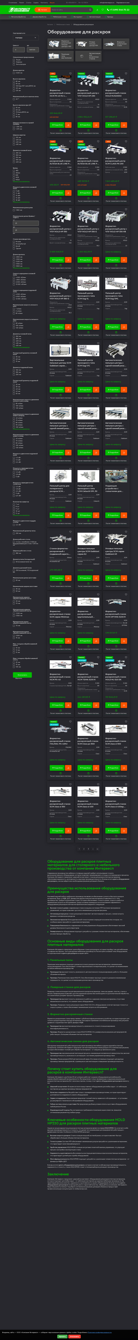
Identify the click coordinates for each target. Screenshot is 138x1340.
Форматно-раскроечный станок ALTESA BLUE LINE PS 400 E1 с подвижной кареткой (88, 161)
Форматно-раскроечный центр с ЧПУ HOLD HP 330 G (88, 229)
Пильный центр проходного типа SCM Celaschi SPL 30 (87, 488)
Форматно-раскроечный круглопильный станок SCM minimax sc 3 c (88, 614)
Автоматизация (94, 17)
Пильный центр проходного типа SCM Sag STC (86, 363)
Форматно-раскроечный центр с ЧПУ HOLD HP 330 (60, 229)
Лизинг (21, 3)
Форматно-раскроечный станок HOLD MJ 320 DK (115, 677)
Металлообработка (18, 17)
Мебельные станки (60, 17)
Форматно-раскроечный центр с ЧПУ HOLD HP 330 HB (116, 229)
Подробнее (58, 125)
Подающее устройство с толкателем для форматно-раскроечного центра (113, 489)
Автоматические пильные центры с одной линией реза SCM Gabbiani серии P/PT (87, 426)
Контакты (44, 3)
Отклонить (74, 1337)
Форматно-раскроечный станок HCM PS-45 (60, 677)
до (28, 45)
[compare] (97, 10)
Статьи (28, 3)
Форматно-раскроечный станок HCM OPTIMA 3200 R (115, 614)
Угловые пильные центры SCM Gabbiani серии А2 (88, 551)
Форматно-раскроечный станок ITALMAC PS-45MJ (60, 741)
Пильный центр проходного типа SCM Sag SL (86, 296)
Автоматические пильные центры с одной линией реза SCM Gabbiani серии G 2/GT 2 (115, 363)
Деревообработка (39, 17)
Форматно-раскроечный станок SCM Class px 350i (88, 741)
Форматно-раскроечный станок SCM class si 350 (60, 804)
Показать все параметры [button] (21, 181)
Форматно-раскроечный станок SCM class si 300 (115, 741)
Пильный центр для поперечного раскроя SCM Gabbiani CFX (59, 489)
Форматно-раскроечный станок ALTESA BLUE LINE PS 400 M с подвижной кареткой (60, 161)
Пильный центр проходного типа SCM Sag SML (114, 296)
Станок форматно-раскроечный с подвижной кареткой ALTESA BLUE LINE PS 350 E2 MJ (60, 551)
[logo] (19, 9)
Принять (62, 1337)
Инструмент (78, 17)
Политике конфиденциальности (99, 1332)
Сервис (36, 3)
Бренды (110, 17)
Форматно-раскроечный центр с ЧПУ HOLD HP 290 (88, 93)
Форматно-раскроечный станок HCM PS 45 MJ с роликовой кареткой (60, 93)
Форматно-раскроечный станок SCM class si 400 (88, 804)
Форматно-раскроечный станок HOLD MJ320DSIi (115, 93)
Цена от (16, 45)
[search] (90, 10)
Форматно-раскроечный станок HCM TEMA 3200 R (88, 677)
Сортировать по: (19, 33)
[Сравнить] (68, 125)
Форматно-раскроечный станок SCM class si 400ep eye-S (115, 804)
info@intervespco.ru (107, 3)
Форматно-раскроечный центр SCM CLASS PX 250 (115, 161)
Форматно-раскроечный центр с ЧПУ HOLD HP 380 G (60, 296)
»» (97, 849)
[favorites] (102, 10)
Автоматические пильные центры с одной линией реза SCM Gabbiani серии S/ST (115, 426)
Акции (52, 3)
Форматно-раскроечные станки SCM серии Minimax (60, 614)
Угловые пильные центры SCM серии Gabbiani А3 (114, 551)
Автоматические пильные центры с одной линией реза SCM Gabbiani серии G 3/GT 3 (60, 426)
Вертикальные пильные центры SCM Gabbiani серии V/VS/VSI (60, 363)
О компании (13, 3)
